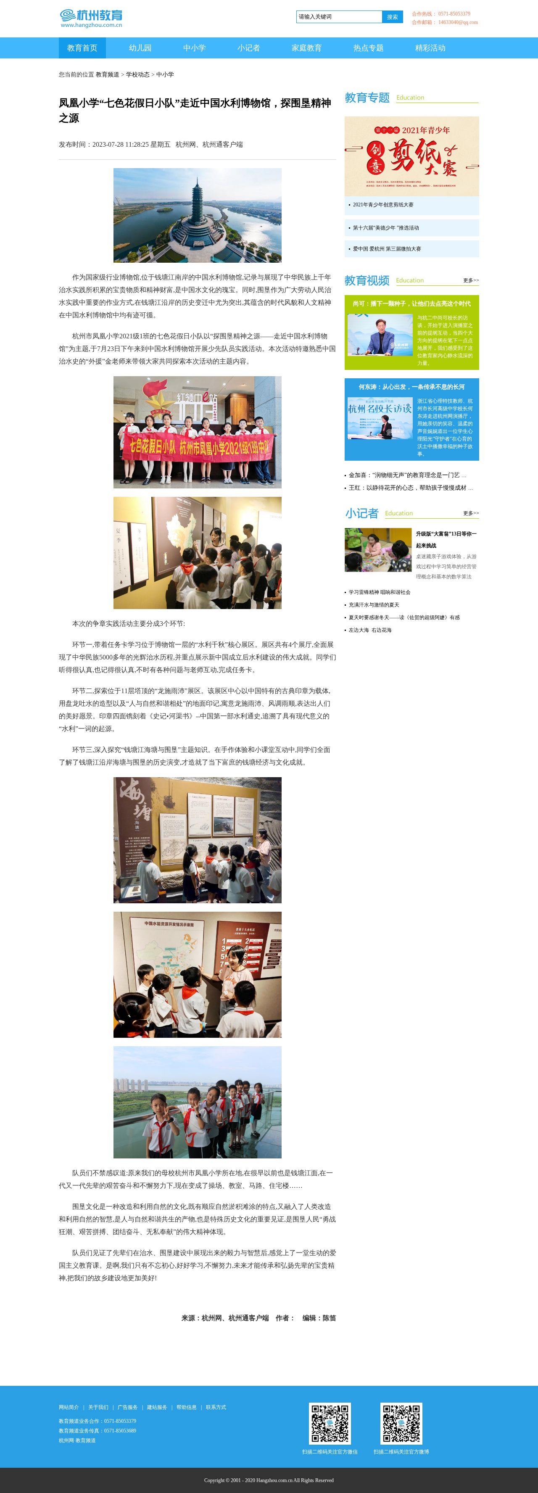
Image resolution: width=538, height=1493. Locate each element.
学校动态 (138, 74)
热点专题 (368, 48)
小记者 (248, 48)
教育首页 (82, 48)
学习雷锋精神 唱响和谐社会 (380, 592)
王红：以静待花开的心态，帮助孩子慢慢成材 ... (411, 488)
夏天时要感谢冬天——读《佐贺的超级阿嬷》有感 (404, 617)
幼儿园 (140, 48)
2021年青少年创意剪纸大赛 (383, 205)
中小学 (194, 48)
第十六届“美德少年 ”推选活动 (386, 228)
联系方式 (216, 1407)
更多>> (471, 280)
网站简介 (69, 1407)
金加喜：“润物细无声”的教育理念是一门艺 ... (408, 475)
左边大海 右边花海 (370, 630)
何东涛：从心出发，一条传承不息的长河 (412, 387)
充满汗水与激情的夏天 (374, 605)
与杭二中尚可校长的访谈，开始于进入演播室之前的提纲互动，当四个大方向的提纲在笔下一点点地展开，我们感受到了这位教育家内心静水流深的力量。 (445, 340)
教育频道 (107, 74)
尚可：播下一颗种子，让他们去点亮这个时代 (412, 304)
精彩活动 (430, 48)
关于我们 (98, 1407)
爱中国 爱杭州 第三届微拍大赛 (387, 249)
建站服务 (157, 1407)
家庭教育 (307, 48)
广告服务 (128, 1407)
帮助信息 (187, 1407)
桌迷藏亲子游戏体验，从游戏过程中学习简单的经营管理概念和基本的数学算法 (446, 567)
